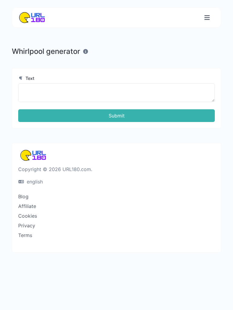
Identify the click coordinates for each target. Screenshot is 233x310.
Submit (117, 116)
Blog (23, 196)
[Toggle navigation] (207, 18)
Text (29, 78)
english (34, 182)
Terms (25, 235)
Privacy (26, 226)
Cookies (27, 216)
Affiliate (27, 206)
